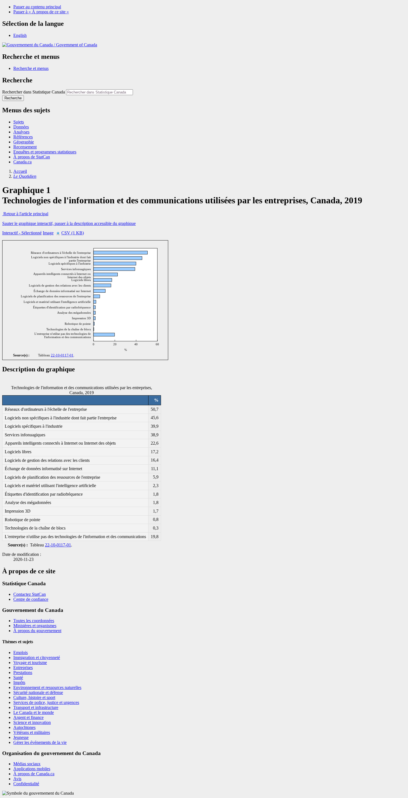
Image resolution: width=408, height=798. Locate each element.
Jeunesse (21, 737)
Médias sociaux (27, 763)
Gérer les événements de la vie (40, 742)
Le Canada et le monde (33, 712)
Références (23, 137)
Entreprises (23, 667)
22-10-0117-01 (62, 355)
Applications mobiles (31, 768)
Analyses (21, 132)
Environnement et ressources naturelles (47, 687)
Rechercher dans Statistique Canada (33, 92)
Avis (17, 778)
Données (21, 127)
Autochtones (24, 727)
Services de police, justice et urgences (46, 702)
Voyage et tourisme (30, 662)
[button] (31, 68)
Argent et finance (28, 717)
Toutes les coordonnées (33, 620)
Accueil (20, 171)
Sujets (18, 122)
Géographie (23, 142)
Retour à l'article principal (25, 213)
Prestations (22, 672)
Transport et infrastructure (35, 707)
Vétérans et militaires (31, 732)
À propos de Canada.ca (33, 773)
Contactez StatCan (29, 594)
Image (48, 232)
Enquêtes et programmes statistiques (44, 152)
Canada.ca (22, 161)
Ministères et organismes (34, 625)
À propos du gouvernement (37, 630)
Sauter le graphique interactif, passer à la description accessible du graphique (69, 223)
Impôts (19, 682)
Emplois (20, 652)
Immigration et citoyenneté (36, 657)
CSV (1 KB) (72, 232)
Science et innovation (32, 722)
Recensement (25, 147)
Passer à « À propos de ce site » (41, 11)
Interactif (22, 232)
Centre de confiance (30, 599)
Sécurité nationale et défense (38, 692)
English (20, 35)
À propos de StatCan (31, 156)
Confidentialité (26, 783)
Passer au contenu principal (37, 6)
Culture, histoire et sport (34, 697)
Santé (18, 677)
